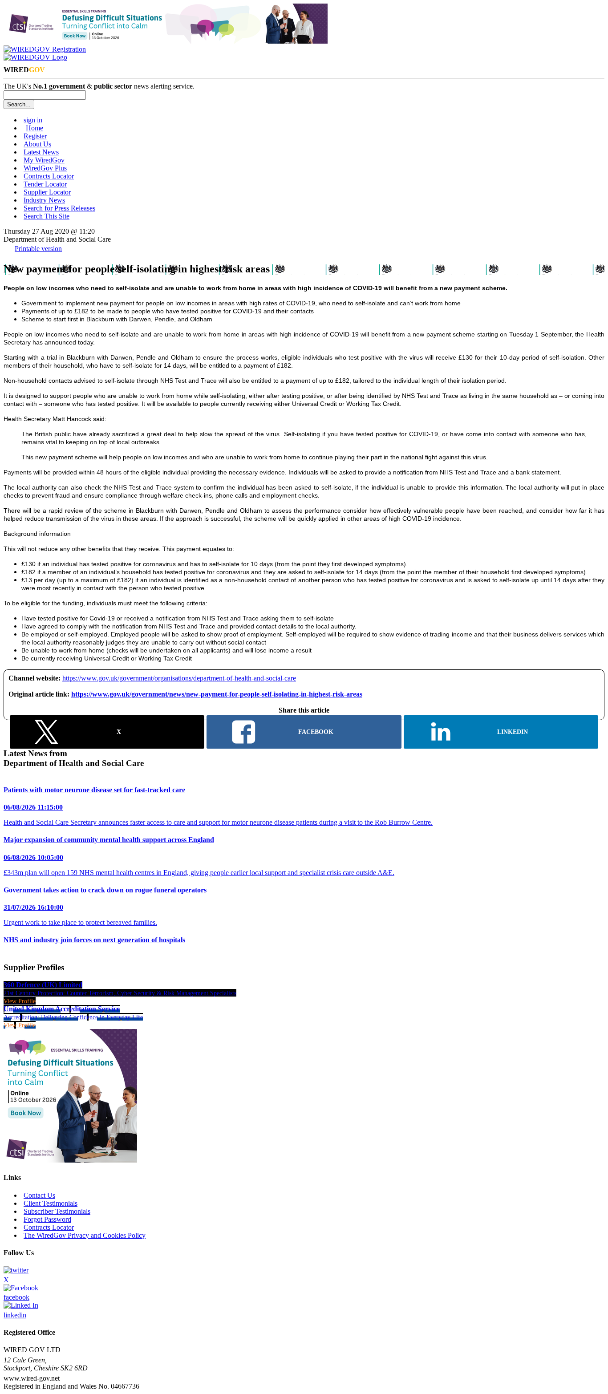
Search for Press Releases (59, 208)
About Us (37, 144)
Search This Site (46, 216)
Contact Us (39, 1195)
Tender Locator (45, 184)
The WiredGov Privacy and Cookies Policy (85, 1235)
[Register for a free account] (45, 49)
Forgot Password (47, 1219)
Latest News (41, 152)
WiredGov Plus (45, 168)
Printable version (38, 248)
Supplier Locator (47, 192)
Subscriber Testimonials (57, 1211)
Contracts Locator (49, 176)
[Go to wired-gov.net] (35, 57)
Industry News (44, 200)
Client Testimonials (50, 1203)
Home (34, 128)
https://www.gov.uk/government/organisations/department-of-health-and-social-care (179, 678)
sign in (33, 120)
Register (35, 136)
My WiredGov (44, 160)
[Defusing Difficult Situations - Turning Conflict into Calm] (166, 41)
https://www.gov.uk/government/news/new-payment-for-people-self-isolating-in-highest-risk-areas (216, 694)
